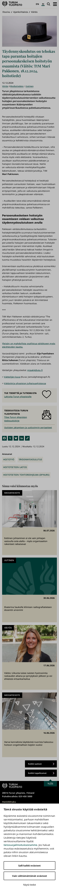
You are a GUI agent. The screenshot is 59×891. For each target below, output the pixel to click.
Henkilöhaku (9, 801)
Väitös (34, 11)
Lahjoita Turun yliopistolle (17, 396)
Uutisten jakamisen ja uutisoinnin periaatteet (28, 427)
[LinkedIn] (21, 438)
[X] (10, 438)
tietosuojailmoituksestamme (20, 845)
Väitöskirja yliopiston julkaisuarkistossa (25, 383)
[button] (55, 4)
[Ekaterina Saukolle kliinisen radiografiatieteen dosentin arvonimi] (29, 590)
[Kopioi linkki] (27, 438)
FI (43, 4)
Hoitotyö (8, 459)
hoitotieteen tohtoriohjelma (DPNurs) (26, 474)
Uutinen (29, 86)
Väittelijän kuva (12, 376)
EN (37, 4)
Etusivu (6, 11)
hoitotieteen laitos (15, 467)
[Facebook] (4, 438)
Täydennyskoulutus (30, 459)
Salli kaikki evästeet (29, 865)
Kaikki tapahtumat (37, 773)
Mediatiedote (17, 86)
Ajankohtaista (20, 11)
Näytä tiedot (29, 884)
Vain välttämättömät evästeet (29, 875)
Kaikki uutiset (35, 763)
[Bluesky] (16, 438)
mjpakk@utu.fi (35, 370)
